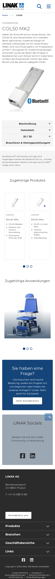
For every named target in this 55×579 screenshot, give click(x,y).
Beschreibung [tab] (27, 123)
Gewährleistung (16, 577)
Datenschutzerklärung (39, 575)
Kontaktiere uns (18, 515)
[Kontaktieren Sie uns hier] (48, 417)
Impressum (37, 573)
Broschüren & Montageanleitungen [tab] (27, 142)
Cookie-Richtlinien (20, 573)
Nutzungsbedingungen (15, 575)
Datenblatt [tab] (27, 130)
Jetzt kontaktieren (27, 401)
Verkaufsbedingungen (35, 577)
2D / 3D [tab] (27, 136)
